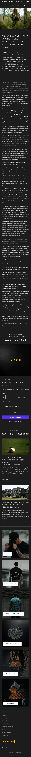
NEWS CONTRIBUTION (12, 382)
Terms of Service (6, 732)
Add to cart (15, 412)
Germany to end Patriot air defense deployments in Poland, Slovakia (15, 505)
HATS (8, 554)
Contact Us (5, 721)
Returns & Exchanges (8, 726)
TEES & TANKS (11, 584)
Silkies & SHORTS (12, 643)
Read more (5, 479)
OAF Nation (6, 379)
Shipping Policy (6, 724)
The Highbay (11, 703)
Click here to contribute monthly (10, 406)
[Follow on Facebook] (2, 747)
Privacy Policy (5, 735)
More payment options (15, 421)
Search (4, 715)
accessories (11, 673)
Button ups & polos (14, 614)
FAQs (3, 729)
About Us (4, 718)
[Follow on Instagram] (7, 747)
